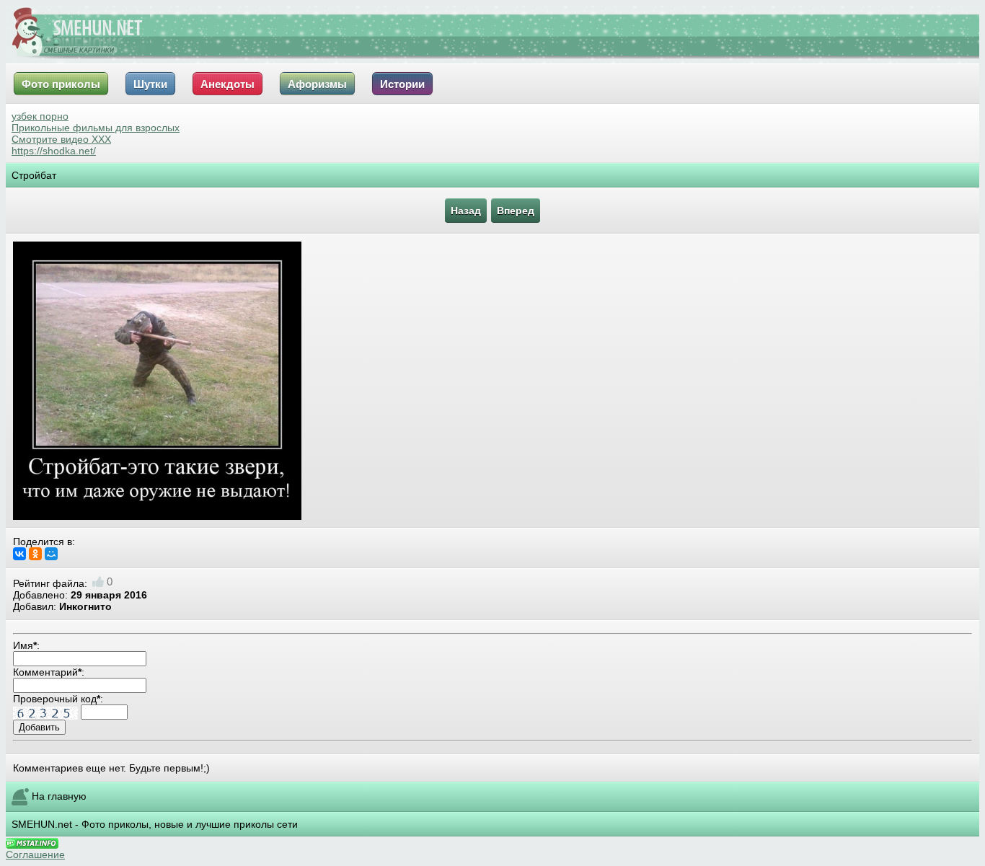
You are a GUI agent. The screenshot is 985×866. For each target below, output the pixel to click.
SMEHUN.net (42, 824)
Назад (466, 210)
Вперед (515, 210)
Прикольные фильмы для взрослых (96, 127)
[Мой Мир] (51, 553)
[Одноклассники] (35, 553)
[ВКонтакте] (19, 553)
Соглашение (35, 854)
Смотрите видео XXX (61, 139)
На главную (59, 796)
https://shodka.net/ (54, 150)
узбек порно (40, 116)
